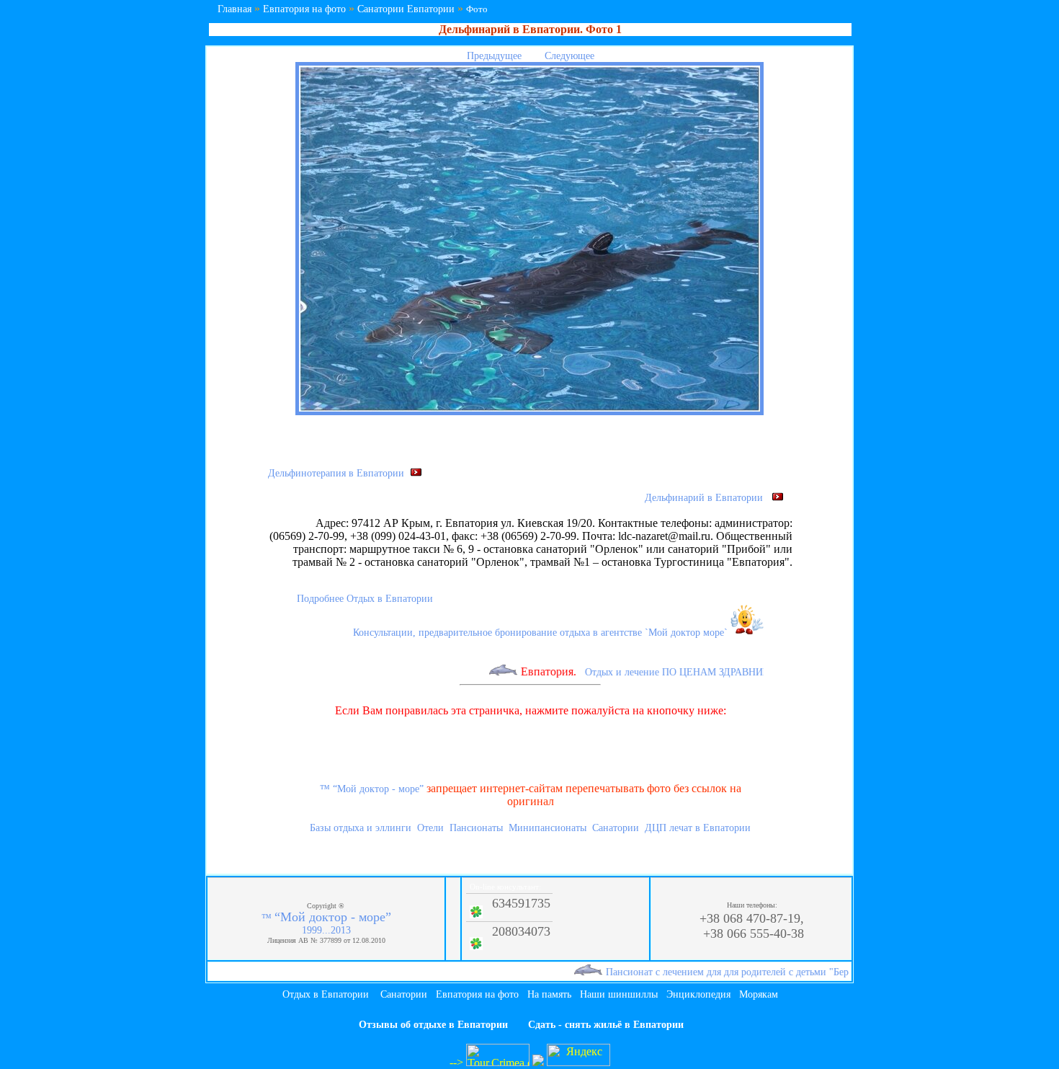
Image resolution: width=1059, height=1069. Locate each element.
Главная (234, 9)
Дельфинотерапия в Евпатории (339, 473)
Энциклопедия (698, 994)
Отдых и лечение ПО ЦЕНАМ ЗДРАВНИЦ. (664, 672)
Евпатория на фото (304, 9)
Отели (430, 827)
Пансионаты (476, 827)
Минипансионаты (547, 827)
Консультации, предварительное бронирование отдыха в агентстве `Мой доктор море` (541, 632)
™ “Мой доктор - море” (372, 789)
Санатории (615, 827)
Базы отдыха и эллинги (360, 827)
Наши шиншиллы (619, 994)
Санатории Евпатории (406, 9)
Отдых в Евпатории (325, 994)
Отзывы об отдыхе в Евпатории (433, 1024)
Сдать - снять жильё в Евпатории (606, 1024)
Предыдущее (493, 55)
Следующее (571, 55)
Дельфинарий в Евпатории (708, 497)
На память (549, 994)
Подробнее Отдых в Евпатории (365, 598)
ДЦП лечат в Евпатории (698, 827)
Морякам (758, 994)
